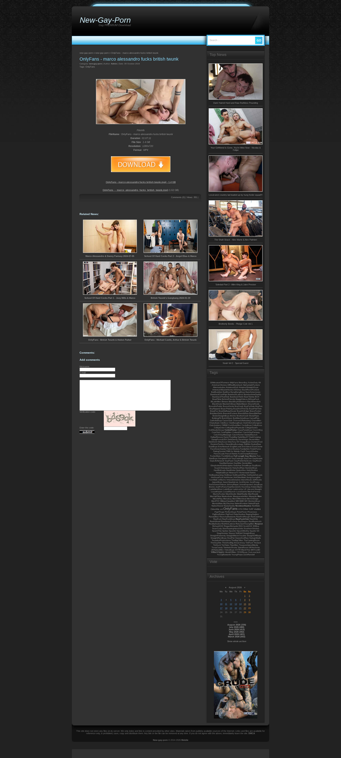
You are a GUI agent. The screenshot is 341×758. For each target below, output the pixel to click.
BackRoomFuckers (250, 390)
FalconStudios (233, 449)
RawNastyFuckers (229, 521)
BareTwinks (249, 397)
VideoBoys (229, 550)
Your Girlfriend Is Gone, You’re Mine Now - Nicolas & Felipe (236, 149)
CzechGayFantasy (251, 432)
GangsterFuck (224, 458)
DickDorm (213, 442)
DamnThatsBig (230, 437)
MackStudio (231, 494)
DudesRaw (256, 444)
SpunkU (232, 531)
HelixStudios (252, 470)
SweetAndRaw (242, 538)
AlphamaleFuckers (251, 385)
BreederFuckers (230, 413)
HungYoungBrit (253, 477)
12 (231, 604)
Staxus (232, 533)
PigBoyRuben (218, 514)
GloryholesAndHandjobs (222, 465)
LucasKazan (216, 491)
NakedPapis (253, 503)
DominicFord (256, 442)
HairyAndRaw (238, 468)
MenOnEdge (253, 499)
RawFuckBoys (228, 519)
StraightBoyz (249, 533)
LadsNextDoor (216, 489)
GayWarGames (226, 463)
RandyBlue (214, 517)
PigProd (229, 514)
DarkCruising (255, 437)
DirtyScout (222, 442)
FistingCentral (219, 451)
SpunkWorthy (243, 531)
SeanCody (217, 528)
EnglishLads (235, 446)
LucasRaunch (229, 491)
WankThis (245, 550)
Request (259, 524)
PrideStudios (239, 514)
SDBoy (256, 526)
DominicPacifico (218, 444)
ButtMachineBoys (241, 418)
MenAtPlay (218, 499)
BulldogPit (216, 418)
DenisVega (243, 439)
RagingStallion (252, 514)
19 (231, 608)
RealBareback (255, 521)
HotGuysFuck (217, 477)
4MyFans (234, 382)
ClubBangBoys (235, 423)
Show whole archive (236, 641)
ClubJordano (215, 425)
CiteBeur (224, 423)
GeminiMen (247, 463)
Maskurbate (227, 496)
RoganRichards (231, 526)
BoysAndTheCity (240, 409)
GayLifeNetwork (217, 461)
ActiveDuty (253, 382)
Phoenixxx (252, 512)
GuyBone (256, 465)
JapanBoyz (217, 482)
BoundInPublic (215, 406)
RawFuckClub (242, 519)
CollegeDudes (251, 427)
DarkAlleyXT (243, 437)
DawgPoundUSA (219, 439)
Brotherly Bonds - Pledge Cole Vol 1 (236, 324)
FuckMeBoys (227, 456)
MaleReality (242, 494)
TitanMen (234, 545)
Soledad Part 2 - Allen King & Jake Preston (235, 284)
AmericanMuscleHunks (222, 390)
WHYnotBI (255, 550)
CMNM (225, 425)
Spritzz (225, 531)
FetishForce (255, 449)
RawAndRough (243, 517)
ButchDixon (227, 418)
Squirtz (253, 531)
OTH (240, 509)
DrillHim (247, 444)
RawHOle (253, 519)
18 (226, 608)
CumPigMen (226, 432)
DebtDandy (233, 439)
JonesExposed (246, 484)
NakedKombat (241, 503)
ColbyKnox (257, 425)
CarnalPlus (254, 418)
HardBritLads (220, 470)
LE (245, 489)
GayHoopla (257, 458)
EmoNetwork (224, 446)
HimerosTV (234, 473)
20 (236, 608)
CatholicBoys (216, 420)
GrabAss (237, 465)
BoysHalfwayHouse (227, 411)
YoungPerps (237, 554)
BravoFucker (255, 411)
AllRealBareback (234, 385)
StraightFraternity (218, 535)
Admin (114, 64)
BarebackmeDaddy (252, 394)
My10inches (228, 503)
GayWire (237, 463)
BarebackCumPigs (218, 394)
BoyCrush (239, 406)
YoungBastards (224, 554)
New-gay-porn (160, 740)
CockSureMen (234, 425)
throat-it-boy (239, 543)
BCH (257, 397)
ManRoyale (253, 494)
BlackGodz (217, 404)
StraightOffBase (254, 535)
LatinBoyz (227, 489)
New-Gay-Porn (105, 20)
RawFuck (217, 519)
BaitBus (226, 392)
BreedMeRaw (255, 413)
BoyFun (258, 406)
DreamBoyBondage (234, 444)
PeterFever (242, 512)
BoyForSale (249, 406)
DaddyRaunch (251, 435)
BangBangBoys (237, 392)
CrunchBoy (258, 430)
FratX (242, 451)
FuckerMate (215, 456)
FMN (228, 451)
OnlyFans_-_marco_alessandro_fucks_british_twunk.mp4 (135, 190)
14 (240, 604)
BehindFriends (228, 399)
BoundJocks (228, 406)
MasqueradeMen (240, 496)
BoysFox (214, 411)
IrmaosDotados (233, 480)
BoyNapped (215, 409)
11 (226, 604)
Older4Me (215, 509)
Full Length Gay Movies (245, 456)
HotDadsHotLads (254, 475)
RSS (241, 526)
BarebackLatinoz (235, 394)
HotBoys (228, 475)
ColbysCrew (219, 427)
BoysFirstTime (255, 409)
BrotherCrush (243, 416)
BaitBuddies (216, 392)
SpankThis (217, 531)
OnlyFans (90, 67)
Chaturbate (214, 423)
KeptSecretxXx (234, 487)
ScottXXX (247, 526)
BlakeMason (242, 404)
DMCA (251, 733)
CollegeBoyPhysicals (234, 427)
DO (238, 442)
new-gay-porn (95, 64)
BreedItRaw (243, 413)
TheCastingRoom (251, 540)
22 (245, 608)
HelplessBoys (222, 473)
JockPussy (254, 482)
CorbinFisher (231, 430)
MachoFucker (219, 494)
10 (221, 604)
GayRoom (256, 461)
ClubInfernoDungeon (252, 423)
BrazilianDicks (216, 413)
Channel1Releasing (242, 420)
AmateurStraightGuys (248, 387)
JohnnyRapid (233, 484)
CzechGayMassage (222, 435)
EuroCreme (257, 446)
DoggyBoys (245, 442)
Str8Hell (239, 533)
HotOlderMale (239, 477)
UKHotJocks (254, 547)
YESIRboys (242, 552)
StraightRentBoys (219, 538)
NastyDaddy (229, 506)
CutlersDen (237, 432)
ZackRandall (249, 554)
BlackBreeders (253, 401)
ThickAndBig (227, 543)
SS (258, 531)
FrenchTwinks (231, 454)
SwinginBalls (255, 538)
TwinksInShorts (230, 547)
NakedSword (217, 506)
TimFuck (249, 543)
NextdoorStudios (243, 506)
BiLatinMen (216, 401)
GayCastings (237, 458)
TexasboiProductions (221, 540)
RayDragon (243, 521)
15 (245, 604)
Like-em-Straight (254, 489)
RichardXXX (217, 526)
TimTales (225, 545)
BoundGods (253, 404)
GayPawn (229, 461)
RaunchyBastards (227, 517)
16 (249, 604)
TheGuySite (216, 543)
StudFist (231, 538)
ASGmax (237, 390)
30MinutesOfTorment (219, 382)
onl (221, 509)
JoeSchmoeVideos (217, 484)
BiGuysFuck (253, 399)
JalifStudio (257, 480)
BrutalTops (254, 416)
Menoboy (227, 499)
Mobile (184, 740)
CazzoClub (227, 420)
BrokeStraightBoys (221, 416)
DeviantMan (254, 439)
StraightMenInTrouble (236, 535)
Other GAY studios (252, 509)
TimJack (257, 543)
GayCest (248, 458)
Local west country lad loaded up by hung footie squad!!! (235, 195)
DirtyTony (232, 442)
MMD (241, 501)
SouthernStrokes (251, 528)
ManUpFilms (215, 496)
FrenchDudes (252, 451)
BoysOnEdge (243, 411)
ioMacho (222, 480)
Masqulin (253, 496)
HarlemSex (241, 470)
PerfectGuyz (230, 512)
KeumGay (246, 487)
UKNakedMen (217, 550)
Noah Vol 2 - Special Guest (235, 363)
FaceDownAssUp (218, 449)
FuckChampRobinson (248, 454)
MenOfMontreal (239, 499)
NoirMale (256, 506)
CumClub (216, 432)
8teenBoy (243, 382)
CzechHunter (238, 435)
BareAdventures (252, 392)
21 (240, 608)
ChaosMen (256, 420)
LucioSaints (241, 491)
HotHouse (228, 477)
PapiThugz (219, 512)
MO (246, 501)
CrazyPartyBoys (245, 430)
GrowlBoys (246, 465)
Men (259, 496)
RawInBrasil (215, 521)
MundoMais (217, 503)
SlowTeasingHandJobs (232, 528)
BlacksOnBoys (229, 404)
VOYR (238, 550)
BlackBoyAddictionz (238, 401)
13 (236, 604)
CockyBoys (247, 425)
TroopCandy (217, 547)
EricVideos (247, 446)
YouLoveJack (254, 552)
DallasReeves (217, 437)
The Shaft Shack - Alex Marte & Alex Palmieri (235, 240)
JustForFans (221, 487)
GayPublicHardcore (243, 461)
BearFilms (216, 399)
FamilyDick (245, 449)
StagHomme (222, 533)
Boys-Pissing (227, 409)
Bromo (233, 416)
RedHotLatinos (228, 524)
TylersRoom (243, 547)
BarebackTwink (237, 397)
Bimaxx (225, 401)
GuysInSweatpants (223, 468)
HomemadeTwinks (247, 473)
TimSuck (217, 545)
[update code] (119, 426)
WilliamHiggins (218, 552)
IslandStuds (246, 480)
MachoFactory (253, 491)
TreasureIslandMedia (248, 545)
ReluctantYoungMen (245, 524)
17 (221, 608)
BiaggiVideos (242, 399)
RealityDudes (215, 524)
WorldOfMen (230, 552)
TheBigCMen (237, 540)
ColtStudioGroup (216, 430)
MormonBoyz (254, 501)
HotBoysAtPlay (239, 475)
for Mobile (235, 451)
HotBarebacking (216, 475)
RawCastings (256, 517)
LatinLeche (238, 489)
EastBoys (213, 446)
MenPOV (215, 501)
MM (237, 501)
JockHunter (244, 482)
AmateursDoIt (232, 387)
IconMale (213, 480)
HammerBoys (251, 468)
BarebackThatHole (220, 397)
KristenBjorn (256, 487)
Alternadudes (219, 387)
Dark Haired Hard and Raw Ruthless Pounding (235, 103)
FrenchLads (219, 454)
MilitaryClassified (227, 501)
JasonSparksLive (230, 482)
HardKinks (230, 470)
